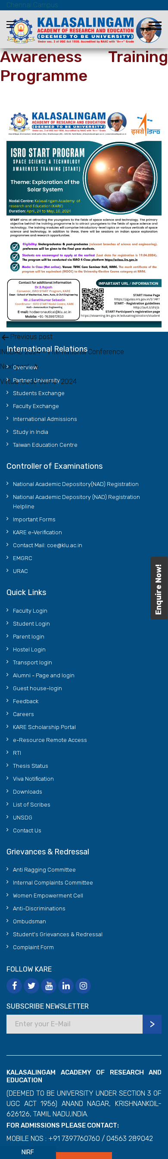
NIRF (28, 1152)
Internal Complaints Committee (53, 882)
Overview (25, 367)
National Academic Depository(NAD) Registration (76, 484)
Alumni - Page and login (44, 675)
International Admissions (45, 419)
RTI (17, 753)
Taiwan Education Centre (45, 445)
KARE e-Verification (37, 532)
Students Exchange (39, 393)
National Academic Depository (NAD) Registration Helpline (76, 502)
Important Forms (34, 519)
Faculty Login (30, 611)
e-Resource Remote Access (50, 740)
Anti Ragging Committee (44, 869)
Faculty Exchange (36, 406)
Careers (23, 714)
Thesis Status (30, 766)
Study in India (30, 432)
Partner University (36, 380)
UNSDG (22, 817)
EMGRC (22, 558)
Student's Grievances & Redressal (58, 934)
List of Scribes (31, 804)
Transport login (32, 662)
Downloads (27, 791)
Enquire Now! (158, 589)
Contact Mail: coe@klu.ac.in (47, 545)
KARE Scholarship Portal (44, 727)
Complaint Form (33, 947)
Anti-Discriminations (39, 908)
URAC (20, 571)
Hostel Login (29, 649)
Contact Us (27, 830)
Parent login (28, 636)
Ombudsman (29, 921)
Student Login (31, 623)
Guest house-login (37, 688)
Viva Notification (33, 779)
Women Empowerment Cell (48, 895)
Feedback (25, 701)
